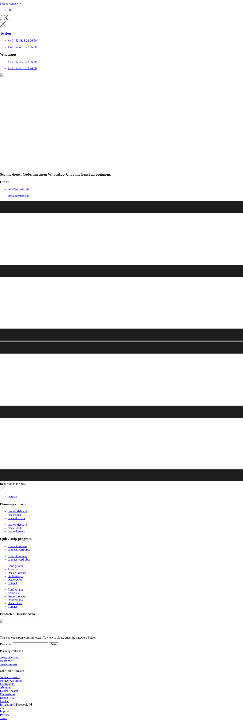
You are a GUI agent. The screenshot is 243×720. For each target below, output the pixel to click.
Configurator (15, 566)
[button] (121, 18)
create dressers (16, 518)
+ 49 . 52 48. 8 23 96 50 (22, 40)
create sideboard (17, 511)
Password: (6, 644)
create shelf (14, 514)
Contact (12, 583)
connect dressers (17, 546)
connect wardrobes (19, 549)
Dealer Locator (17, 572)
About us (13, 569)
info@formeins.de (18, 189)
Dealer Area (15, 579)
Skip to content (9, 3)
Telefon (5, 33)
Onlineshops (15, 576)
